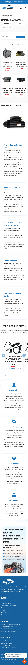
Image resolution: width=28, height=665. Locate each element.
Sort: (12, 45)
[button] (14, 37)
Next (24, 355)
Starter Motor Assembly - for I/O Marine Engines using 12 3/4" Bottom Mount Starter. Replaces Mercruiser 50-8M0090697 (7, 89)
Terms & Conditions (6, 615)
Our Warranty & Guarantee (8, 606)
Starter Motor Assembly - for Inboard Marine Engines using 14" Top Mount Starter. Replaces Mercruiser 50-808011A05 (20, 63)
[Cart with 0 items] (21, 8)
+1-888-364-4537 (15, 624)
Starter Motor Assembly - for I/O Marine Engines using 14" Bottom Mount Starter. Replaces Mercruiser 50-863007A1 (20, 89)
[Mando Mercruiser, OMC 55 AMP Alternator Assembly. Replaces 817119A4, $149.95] (7, 53)
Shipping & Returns (6, 603)
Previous (3, 355)
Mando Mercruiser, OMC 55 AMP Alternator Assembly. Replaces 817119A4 (7, 63)
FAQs (2, 601)
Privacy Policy (5, 613)
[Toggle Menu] (25, 8)
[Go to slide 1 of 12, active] (5, 375)
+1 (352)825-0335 (11, 631)
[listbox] (20, 44)
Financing (3, 610)
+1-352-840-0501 (13, 627)
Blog (2, 608)
